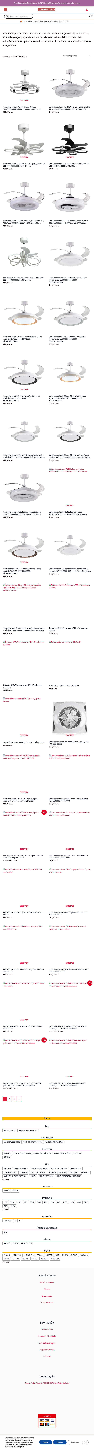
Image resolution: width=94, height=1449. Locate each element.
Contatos (47, 1357)
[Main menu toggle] (5, 10)
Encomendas (47, 1296)
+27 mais (6, 1262)
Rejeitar (60, 1442)
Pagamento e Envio (47, 1350)
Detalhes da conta (47, 1282)
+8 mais (5, 1179)
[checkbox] (9, 1130)
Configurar (20, 1447)
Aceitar (45, 1442)
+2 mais (5, 1209)
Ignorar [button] (77, 3)
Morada (47, 1289)
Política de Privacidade (47, 1336)
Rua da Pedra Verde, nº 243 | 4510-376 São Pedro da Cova (47, 1383)
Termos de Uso (47, 1329)
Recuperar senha (47, 1303)
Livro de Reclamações (47, 1343)
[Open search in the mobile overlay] (19, 16)
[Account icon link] (87, 9)
